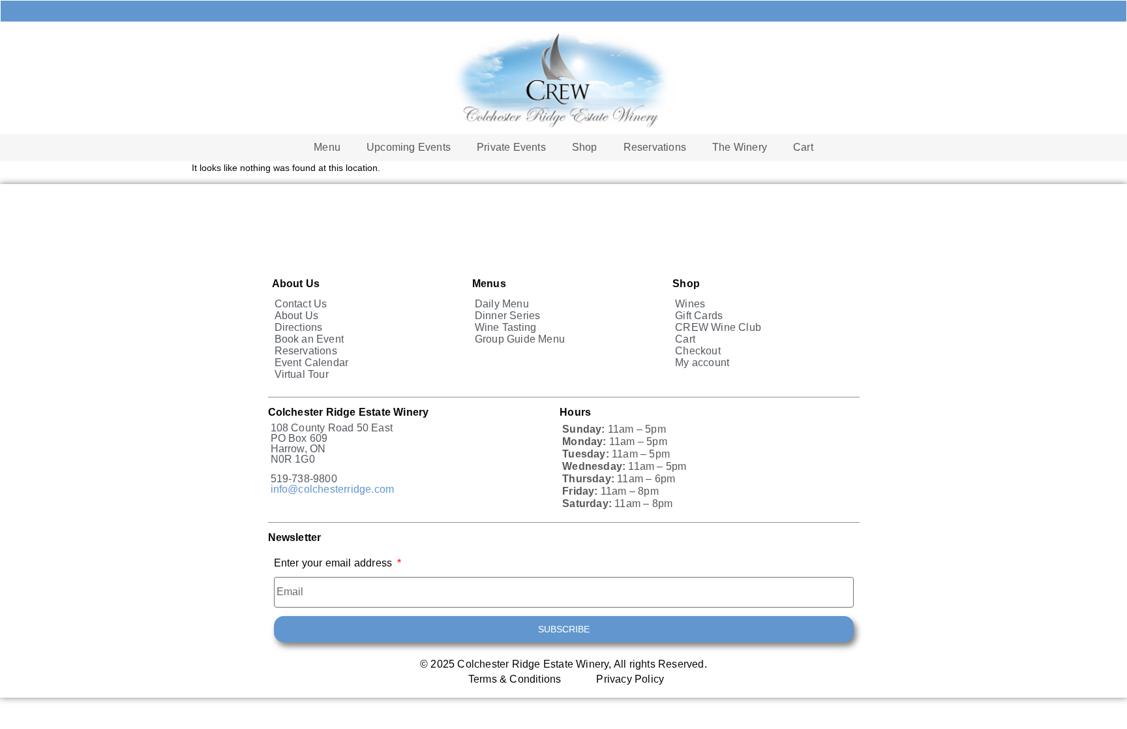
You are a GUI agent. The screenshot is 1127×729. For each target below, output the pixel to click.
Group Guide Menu (520, 339)
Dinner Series (508, 315)
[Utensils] (410, 11)
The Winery (739, 147)
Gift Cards (699, 315)
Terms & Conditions (515, 679)
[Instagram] (717, 11)
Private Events (511, 147)
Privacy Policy (630, 679)
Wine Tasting (505, 327)
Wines (690, 303)
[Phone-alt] (471, 11)
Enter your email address (334, 563)
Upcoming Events (409, 147)
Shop (584, 147)
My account (702, 362)
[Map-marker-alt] (594, 11)
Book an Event (309, 339)
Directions (299, 327)
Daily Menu (502, 303)
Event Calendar (312, 362)
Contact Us (301, 303)
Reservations (655, 147)
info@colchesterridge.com (333, 489)
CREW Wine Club (718, 327)
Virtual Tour (302, 374)
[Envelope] (533, 11)
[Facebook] (655, 11)
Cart (803, 147)
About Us (297, 315)
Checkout (698, 350)
